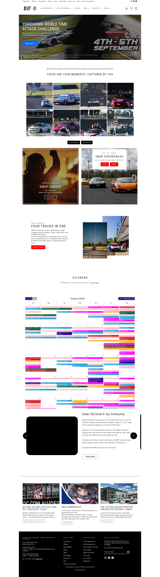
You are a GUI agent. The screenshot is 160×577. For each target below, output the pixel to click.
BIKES (114, 164)
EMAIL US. (39, 559)
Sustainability (42, 1)
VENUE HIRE (96, 8)
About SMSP (38, 247)
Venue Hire (71, 1)
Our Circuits (86, 555)
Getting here (87, 561)
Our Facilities (87, 558)
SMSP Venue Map (88, 552)
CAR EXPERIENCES (47, 8)
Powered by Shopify (80, 570)
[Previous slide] (26, 435)
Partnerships (63, 1)
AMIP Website (107, 521)
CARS (105, 164)
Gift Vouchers (87, 550)
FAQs (78, 1)
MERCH (106, 8)
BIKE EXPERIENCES (63, 8)
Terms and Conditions (87, 1)
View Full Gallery (74, 142)
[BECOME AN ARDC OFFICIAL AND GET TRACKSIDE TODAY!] (41, 493)
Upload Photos (87, 142)
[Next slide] (133, 435)
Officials (34, 1)
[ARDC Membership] (80, 493)
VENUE (85, 8)
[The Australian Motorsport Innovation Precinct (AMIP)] (118, 493)
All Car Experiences (89, 541)
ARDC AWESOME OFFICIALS (34, 521)
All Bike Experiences (89, 544)
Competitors (26, 1)
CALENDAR (77, 8)
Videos (50, 1)
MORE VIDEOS (90, 457)
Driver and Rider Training (90, 547)
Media (55, 1)
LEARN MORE (67, 523)
